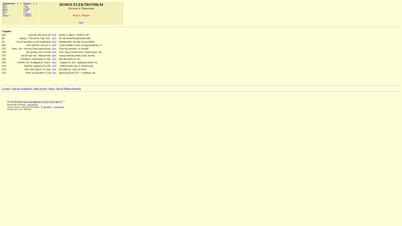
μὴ (79, 69)
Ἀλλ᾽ (48, 38)
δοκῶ (36, 48)
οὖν (49, 66)
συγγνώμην (38, 59)
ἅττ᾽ (88, 34)
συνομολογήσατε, (91, 45)
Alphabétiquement (9, 3)
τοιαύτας (70, 55)
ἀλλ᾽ (74, 62)
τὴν (66, 48)
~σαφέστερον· (91, 52)
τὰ (60, 69)
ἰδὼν (27, 69)
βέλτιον (72, 72)
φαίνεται (63, 72)
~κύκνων (28, 48)
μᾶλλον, (36, 45)
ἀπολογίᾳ (88, 66)
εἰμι (76, 66)
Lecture (6, 88)
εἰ (101, 45)
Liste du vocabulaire (22, 88)
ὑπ (3, 14)
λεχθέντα (66, 69)
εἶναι (61, 48)
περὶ (30, 55)
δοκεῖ (84, 69)
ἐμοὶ (30, 34)
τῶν (21, 48)
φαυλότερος (45, 48)
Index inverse (40, 88)
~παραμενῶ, (65, 62)
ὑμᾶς (4, 5)
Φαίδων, (27, 59)
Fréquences (27, 3)
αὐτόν (70, 59)
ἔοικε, (15, 48)
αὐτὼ (33, 69)
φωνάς (91, 55)
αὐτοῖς (62, 34)
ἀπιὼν (91, 62)
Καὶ (61, 59)
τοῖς (39, 34)
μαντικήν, (73, 48)
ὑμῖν (54, 34)
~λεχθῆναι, (85, 72)
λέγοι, (84, 55)
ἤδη (89, 38)
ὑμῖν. (54, 59)
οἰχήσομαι (82, 62)
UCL (9, 102)
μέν (47, 45)
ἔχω (49, 59)
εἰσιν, (61, 52)
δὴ (60, 38)
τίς (26, 5)
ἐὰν (43, 45)
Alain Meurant (32, 105)
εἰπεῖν (28, 72)
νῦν (78, 59)
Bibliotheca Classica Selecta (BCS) (47, 102)
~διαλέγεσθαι (44, 55)
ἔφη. (43, 38)
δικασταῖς (71, 38)
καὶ (35, 34)
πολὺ (29, 45)
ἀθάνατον (28, 15)
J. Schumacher (58, 107)
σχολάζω (28, 41)
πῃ (49, 72)
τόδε (26, 7)
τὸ (82, 41)
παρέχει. (23, 38)
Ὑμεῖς (4, 8)
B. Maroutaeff (46, 107)
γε (34, 41)
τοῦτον (27, 8)
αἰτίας (78, 55)
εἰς (96, 62)
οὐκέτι (47, 62)
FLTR (14, 102)
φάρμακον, (38, 62)
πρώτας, (34, 52)
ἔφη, (48, 69)
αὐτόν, (36, 38)
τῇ (82, 66)
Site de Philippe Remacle (68, 88)
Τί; (44, 69)
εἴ (44, 66)
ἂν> (78, 72)
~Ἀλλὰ (19, 41)
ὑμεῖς (4, 7)
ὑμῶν (4, 12)
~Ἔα (30, 38)
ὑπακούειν (6, 15)
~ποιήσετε (80, 34)
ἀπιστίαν (28, 66)
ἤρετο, (39, 69)
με (75, 59)
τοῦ (35, 55)
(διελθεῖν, (40, 72)
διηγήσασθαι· (65, 41)
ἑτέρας (62, 55)
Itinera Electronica (25, 102)
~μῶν (74, 69)
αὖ (26, 55)
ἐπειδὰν (85, 48)
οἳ (79, 48)
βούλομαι (82, 38)
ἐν (67, 34)
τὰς (28, 52)
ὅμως (68, 52)
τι (50, 45)
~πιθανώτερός (66, 66)
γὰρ (79, 41)
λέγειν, (77, 45)
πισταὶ (48, 52)
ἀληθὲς (70, 45)
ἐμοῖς (45, 34)
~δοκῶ (62, 45)
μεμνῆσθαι (89, 41)
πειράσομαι (45, 41)
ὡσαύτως (28, 14)
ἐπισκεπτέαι (77, 52)
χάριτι (72, 34)
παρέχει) (37, 66)
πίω (28, 62)
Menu (51, 88)
